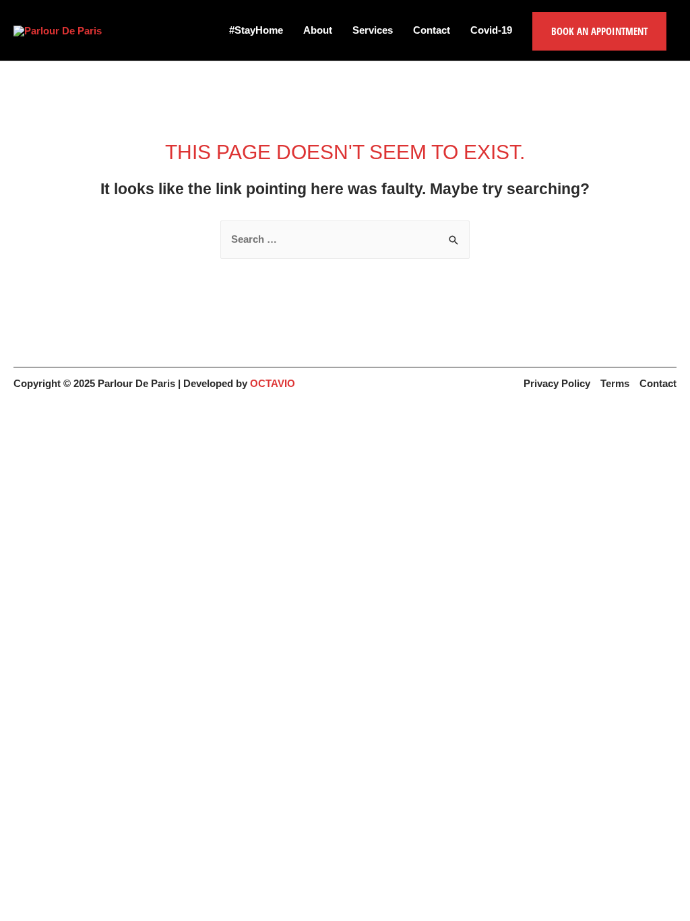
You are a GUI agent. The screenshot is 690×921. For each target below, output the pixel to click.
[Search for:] (345, 239)
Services (372, 30)
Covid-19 (491, 30)
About (317, 30)
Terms (614, 383)
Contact (431, 30)
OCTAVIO (272, 383)
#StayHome (256, 30)
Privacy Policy (557, 383)
